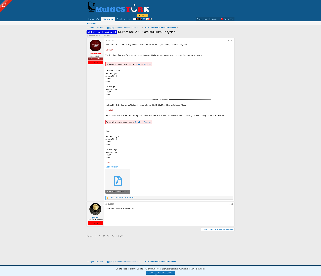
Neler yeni (123, 19)
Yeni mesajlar (91, 23)
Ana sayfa (94, 19)
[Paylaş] (228, 40)
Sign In (138, 64)
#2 (232, 204)
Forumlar (108, 19)
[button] (129, 19)
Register (147, 64)
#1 (232, 40)
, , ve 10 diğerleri (123, 198)
